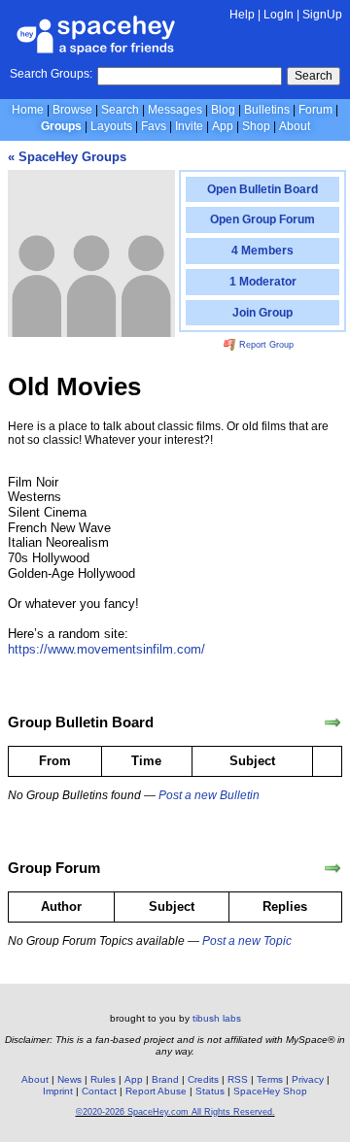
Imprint (58, 1091)
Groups (61, 126)
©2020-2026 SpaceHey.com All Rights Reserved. (175, 1112)
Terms (270, 1079)
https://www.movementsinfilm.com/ (106, 649)
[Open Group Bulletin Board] (332, 722)
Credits (203, 1079)
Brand (165, 1079)
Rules (103, 1079)
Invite (189, 126)
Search (313, 76)
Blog (223, 110)
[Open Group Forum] (332, 868)
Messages (175, 110)
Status (210, 1091)
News (69, 1079)
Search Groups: (51, 74)
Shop (256, 126)
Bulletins (267, 110)
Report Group (265, 345)
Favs (153, 126)
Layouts (111, 126)
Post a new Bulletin (209, 795)
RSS (238, 1079)
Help (242, 14)
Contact (99, 1091)
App (222, 126)
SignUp (322, 14)
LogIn (278, 14)
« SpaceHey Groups (67, 157)
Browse (72, 110)
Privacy (308, 1079)
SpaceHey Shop (270, 1091)
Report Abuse (156, 1091)
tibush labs (216, 1018)
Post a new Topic (247, 941)
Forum (315, 110)
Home (28, 110)
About (294, 126)
